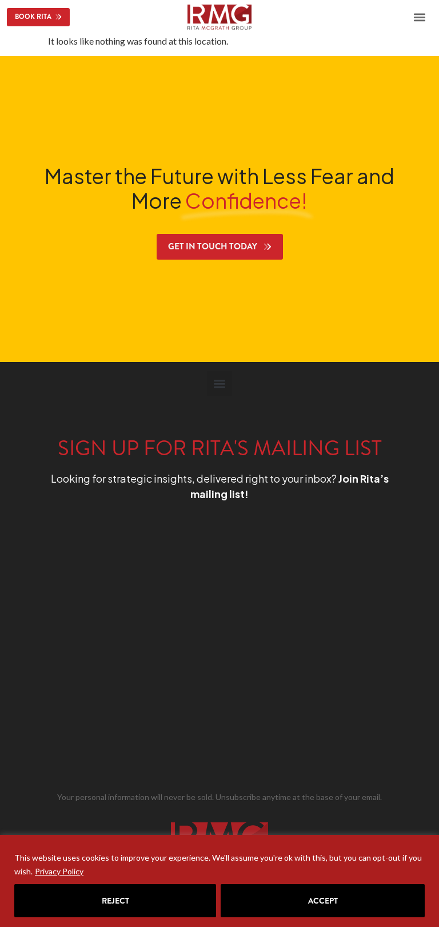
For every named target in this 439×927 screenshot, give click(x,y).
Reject (115, 900)
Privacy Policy (59, 871)
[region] (219, 881)
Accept (323, 900)
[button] (419, 17)
